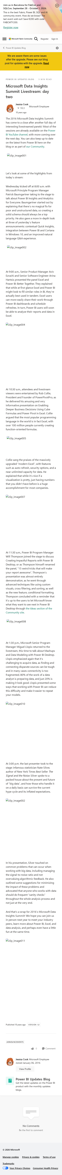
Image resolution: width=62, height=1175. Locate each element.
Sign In (54, 38)
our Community (35, 146)
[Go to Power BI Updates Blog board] (10, 1081)
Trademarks (8, 1163)
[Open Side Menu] (4, 38)
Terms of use (49, 1157)
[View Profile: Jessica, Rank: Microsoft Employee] (10, 108)
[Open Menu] (57, 48)
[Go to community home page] (20, 39)
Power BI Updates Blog (16, 48)
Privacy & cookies (31, 1157)
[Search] (36, 39)
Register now (10, 27)
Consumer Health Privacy (45, 1168)
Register (45, 38)
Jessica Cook (22, 104)
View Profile (25, 1069)
